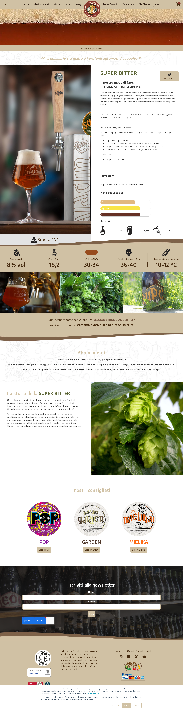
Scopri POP (44, 549)
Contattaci (140, 651)
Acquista (169, 78)
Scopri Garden (91, 549)
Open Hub (128, 4)
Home (84, 48)
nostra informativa (92, 693)
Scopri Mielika (138, 549)
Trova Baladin (110, 4)
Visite (57, 4)
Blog (78, 4)
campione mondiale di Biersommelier (105, 325)
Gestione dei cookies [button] (112, 705)
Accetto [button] (126, 705)
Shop (157, 4)
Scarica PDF (47, 239)
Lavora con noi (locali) (124, 651)
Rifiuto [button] (137, 705)
